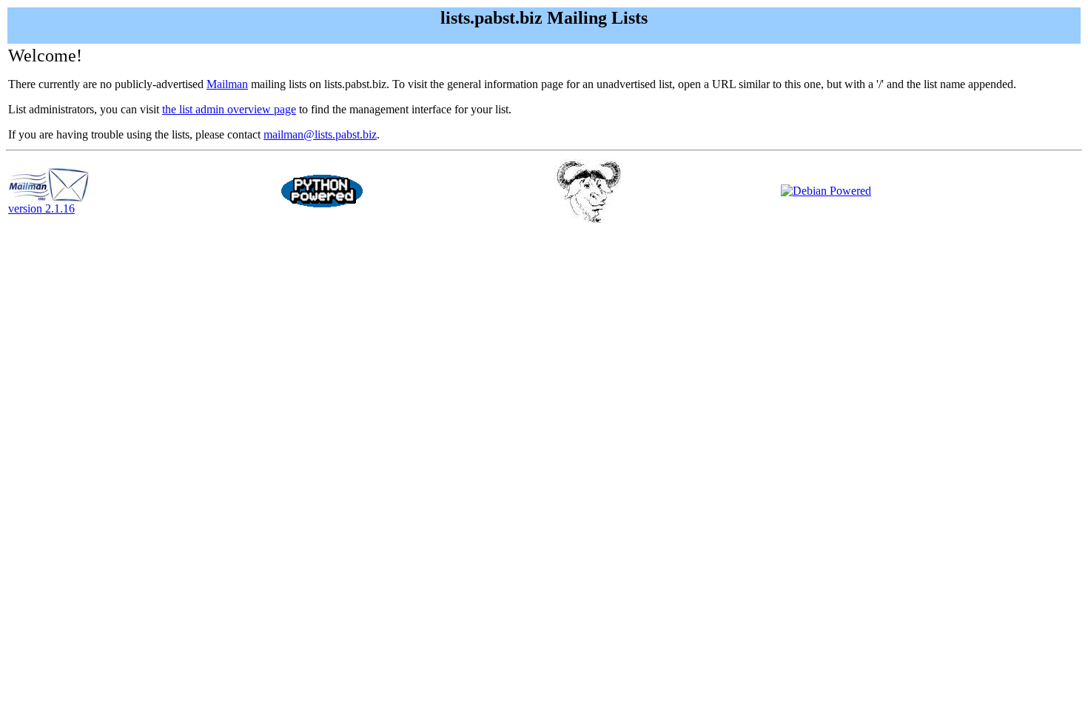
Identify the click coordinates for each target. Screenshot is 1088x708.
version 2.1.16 (41, 208)
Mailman (227, 84)
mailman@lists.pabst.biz (320, 134)
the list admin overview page (229, 109)
